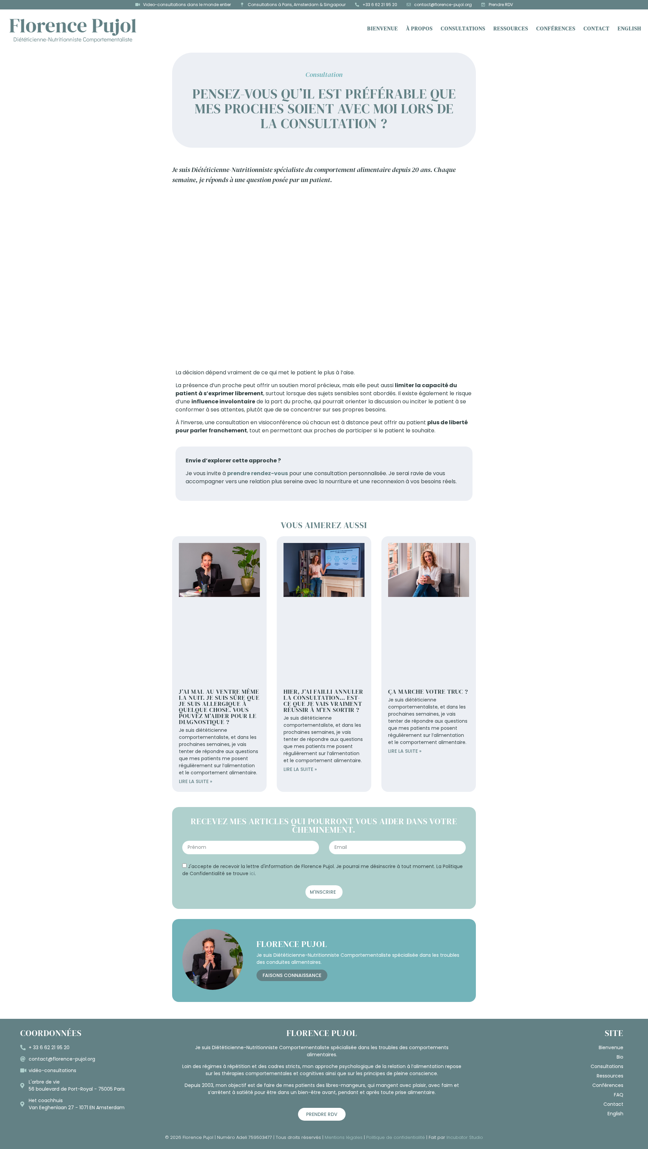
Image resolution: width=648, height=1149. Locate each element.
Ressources (510, 28)
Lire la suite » (195, 781)
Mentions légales (343, 1137)
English (629, 28)
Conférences (555, 28)
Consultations (463, 28)
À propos (419, 28)
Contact (597, 28)
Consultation (324, 74)
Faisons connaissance (292, 975)
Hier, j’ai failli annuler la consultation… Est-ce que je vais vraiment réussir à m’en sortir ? (323, 700)
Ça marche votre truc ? (428, 691)
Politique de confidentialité (395, 1137)
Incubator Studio (465, 1137)
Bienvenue (382, 28)
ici (252, 873)
